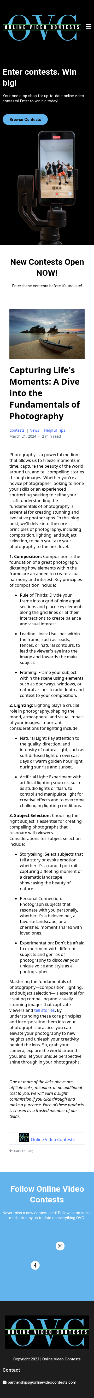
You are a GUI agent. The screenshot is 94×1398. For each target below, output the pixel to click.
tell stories (44, 1010)
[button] (88, 27)
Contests (17, 430)
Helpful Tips (54, 430)
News (34, 430)
